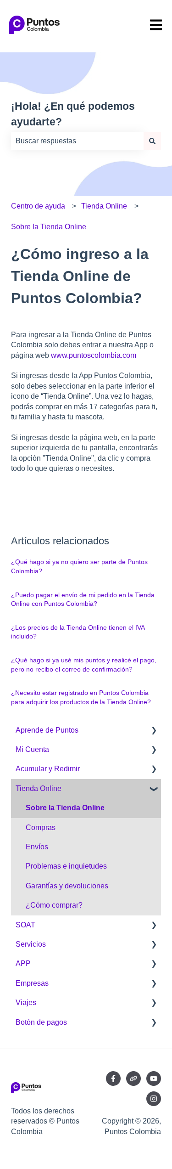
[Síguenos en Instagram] (153, 1098)
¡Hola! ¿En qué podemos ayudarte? (73, 114)
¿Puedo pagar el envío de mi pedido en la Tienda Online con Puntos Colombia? (83, 599)
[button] (153, 731)
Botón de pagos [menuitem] (41, 1022)
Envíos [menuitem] (37, 847)
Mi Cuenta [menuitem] (32, 749)
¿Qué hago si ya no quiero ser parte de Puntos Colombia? (79, 566)
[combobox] (77, 141)
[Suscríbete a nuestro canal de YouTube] (153, 1078)
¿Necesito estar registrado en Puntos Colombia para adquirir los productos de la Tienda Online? (81, 697)
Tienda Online (104, 206)
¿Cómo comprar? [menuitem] (54, 905)
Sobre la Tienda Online (48, 227)
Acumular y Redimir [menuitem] (48, 769)
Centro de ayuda (38, 206)
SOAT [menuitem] (25, 925)
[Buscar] (152, 141)
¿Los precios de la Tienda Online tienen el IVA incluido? (77, 632)
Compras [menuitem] (40, 827)
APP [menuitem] (23, 963)
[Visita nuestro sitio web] (133, 1078)
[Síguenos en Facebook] (113, 1078)
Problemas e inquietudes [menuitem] (66, 866)
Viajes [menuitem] (26, 1002)
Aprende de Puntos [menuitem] (47, 730)
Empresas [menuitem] (32, 983)
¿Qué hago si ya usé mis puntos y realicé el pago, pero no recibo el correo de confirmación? (83, 664)
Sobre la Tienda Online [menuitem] (65, 808)
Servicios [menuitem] (31, 944)
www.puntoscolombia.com (93, 355)
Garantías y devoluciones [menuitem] (67, 886)
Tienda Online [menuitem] (38, 788)
